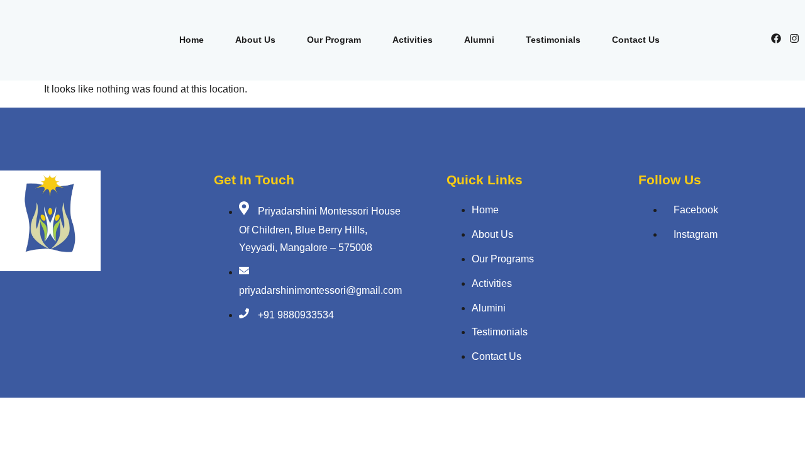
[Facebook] (776, 38)
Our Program (334, 40)
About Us (255, 40)
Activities (412, 40)
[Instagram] (794, 38)
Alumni (479, 40)
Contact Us (636, 40)
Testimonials (553, 40)
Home (191, 40)
